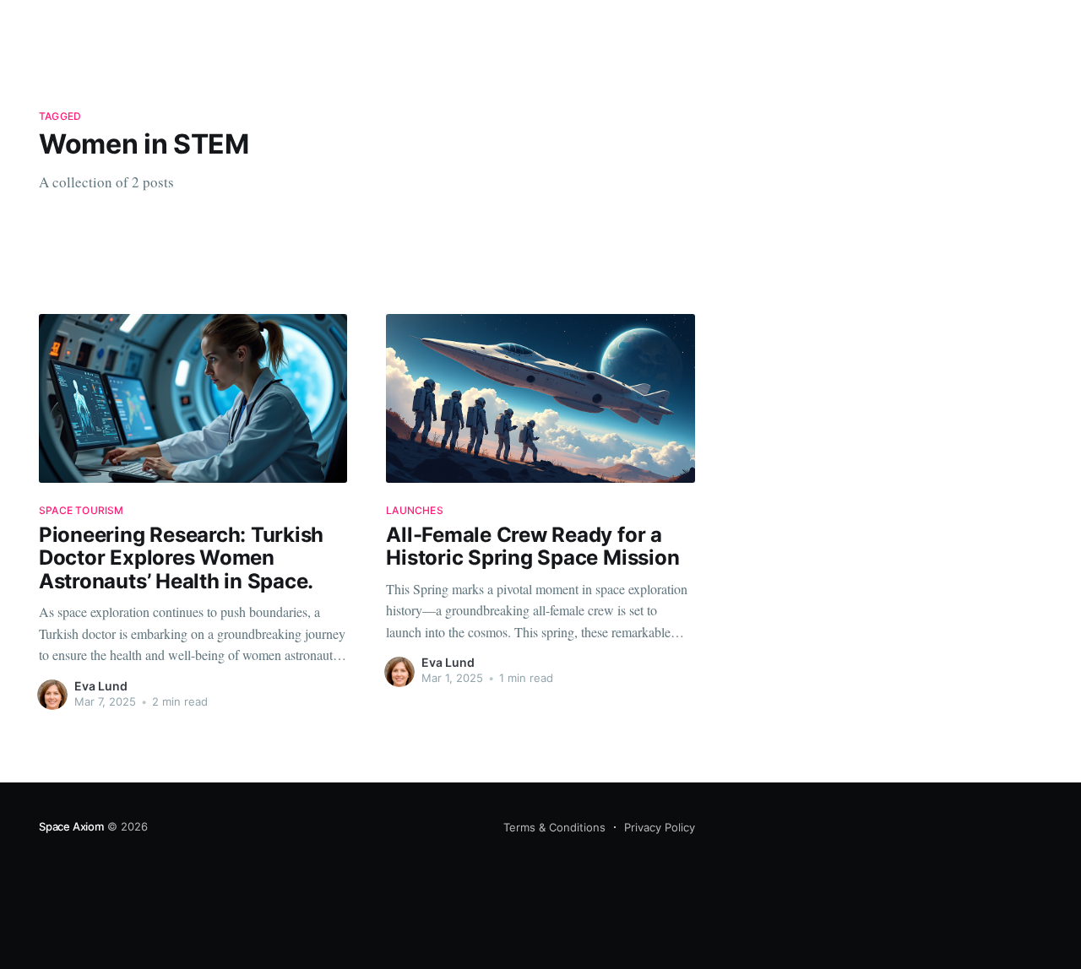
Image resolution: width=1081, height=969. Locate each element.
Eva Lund (101, 686)
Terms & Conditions (554, 827)
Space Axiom (71, 826)
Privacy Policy (659, 827)
